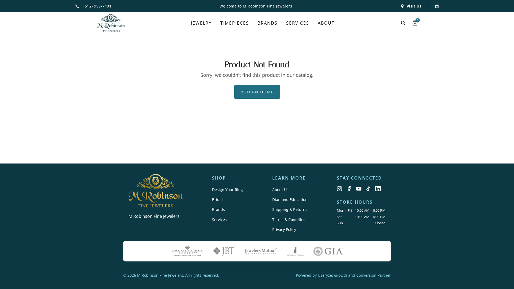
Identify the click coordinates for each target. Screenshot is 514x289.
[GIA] (328, 251)
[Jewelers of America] (295, 251)
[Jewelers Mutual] (261, 251)
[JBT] (224, 251)
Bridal (217, 199)
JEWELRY (201, 23)
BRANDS (268, 23)
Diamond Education (290, 199)
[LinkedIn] (378, 188)
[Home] (110, 23)
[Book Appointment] (436, 6)
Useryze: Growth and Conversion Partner (354, 275)
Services (219, 219)
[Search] (403, 23)
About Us (280, 189)
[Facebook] (349, 188)
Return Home (257, 91)
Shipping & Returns (289, 209)
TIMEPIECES (234, 23)
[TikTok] (368, 188)
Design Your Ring (227, 189)
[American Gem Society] (187, 251)
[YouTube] (358, 188)
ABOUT (326, 23)
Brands (218, 209)
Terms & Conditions (290, 219)
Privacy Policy (284, 229)
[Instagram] (339, 188)
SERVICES (297, 23)
